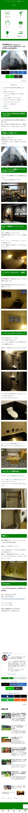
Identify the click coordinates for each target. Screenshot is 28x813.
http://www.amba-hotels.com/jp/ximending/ (13, 598)
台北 (21, 678)
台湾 (25, 678)
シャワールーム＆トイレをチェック (12, 101)
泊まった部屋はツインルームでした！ (12, 97)
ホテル (11, 678)
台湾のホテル (5, 678)
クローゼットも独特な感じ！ (10, 104)
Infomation (6, 108)
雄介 (9, 655)
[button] (18, 76)
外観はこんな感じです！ (9, 91)
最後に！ (6, 106)
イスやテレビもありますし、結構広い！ (13, 99)
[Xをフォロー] (11, 674)
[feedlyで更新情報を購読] (13, 674)
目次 (12, 84)
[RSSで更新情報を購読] (15, 674)
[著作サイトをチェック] (9, 674)
